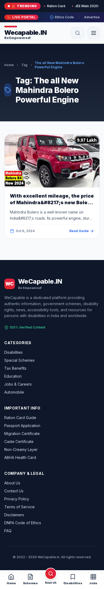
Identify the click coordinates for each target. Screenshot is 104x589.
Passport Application (22, 425)
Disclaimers (14, 515)
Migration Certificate (22, 433)
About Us (12, 483)
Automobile (14, 392)
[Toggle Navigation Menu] (93, 33)
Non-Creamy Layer (21, 449)
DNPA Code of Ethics (22, 522)
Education (13, 376)
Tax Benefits (15, 368)
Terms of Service (19, 507)
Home (9, 65)
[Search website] (77, 33)
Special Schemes (19, 360)
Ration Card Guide (20, 417)
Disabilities (13, 352)
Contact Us (13, 491)
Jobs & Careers (18, 384)
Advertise (92, 17)
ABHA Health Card (20, 457)
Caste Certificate (19, 441)
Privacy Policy (16, 499)
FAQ (7, 530)
